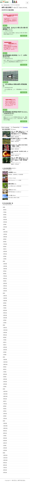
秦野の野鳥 (5, 82)
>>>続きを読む (24, 35)
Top (2, 5)
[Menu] (27, 3)
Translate (25, 127)
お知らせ (5, 25)
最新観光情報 (6, 5)
